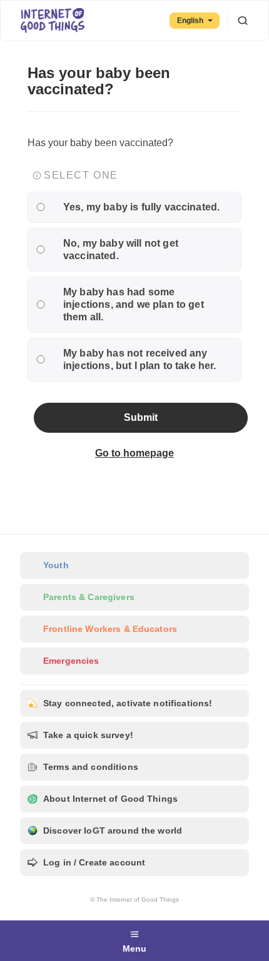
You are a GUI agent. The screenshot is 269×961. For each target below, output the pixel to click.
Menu (135, 949)
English (190, 20)
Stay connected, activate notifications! (127, 703)
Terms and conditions (90, 767)
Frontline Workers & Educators (110, 629)
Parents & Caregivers (88, 597)
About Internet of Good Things (110, 799)
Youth (56, 565)
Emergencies (71, 661)
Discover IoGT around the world (112, 830)
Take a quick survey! (88, 735)
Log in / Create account (94, 862)
